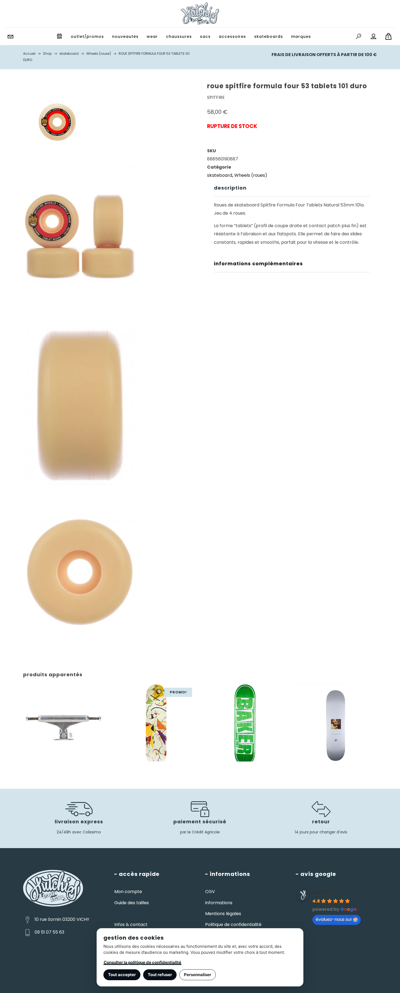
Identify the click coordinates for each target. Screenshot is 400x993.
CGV (210, 891)
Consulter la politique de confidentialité (142, 962)
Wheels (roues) (250, 175)
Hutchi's (322, 892)
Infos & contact (130, 924)
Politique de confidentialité (233, 924)
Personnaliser (197, 974)
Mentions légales (223, 913)
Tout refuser (160, 974)
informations (218, 903)
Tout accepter (122, 974)
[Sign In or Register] (373, 36)
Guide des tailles (131, 903)
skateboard (219, 175)
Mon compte (128, 891)
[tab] (292, 188)
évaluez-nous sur (334, 919)
